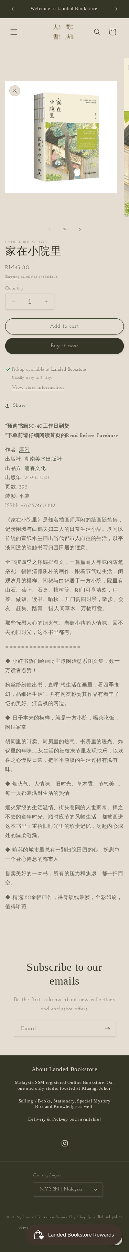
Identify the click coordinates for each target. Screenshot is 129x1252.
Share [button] (19, 405)
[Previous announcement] (12, 9)
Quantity (14, 288)
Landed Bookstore (38, 1217)
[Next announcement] (116, 9)
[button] (13, 32)
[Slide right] (79, 229)
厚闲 (24, 450)
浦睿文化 (35, 468)
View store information (38, 387)
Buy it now (64, 346)
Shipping (12, 277)
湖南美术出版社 (43, 459)
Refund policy (110, 1217)
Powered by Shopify (74, 1217)
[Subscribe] (107, 1029)
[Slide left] (49, 229)
